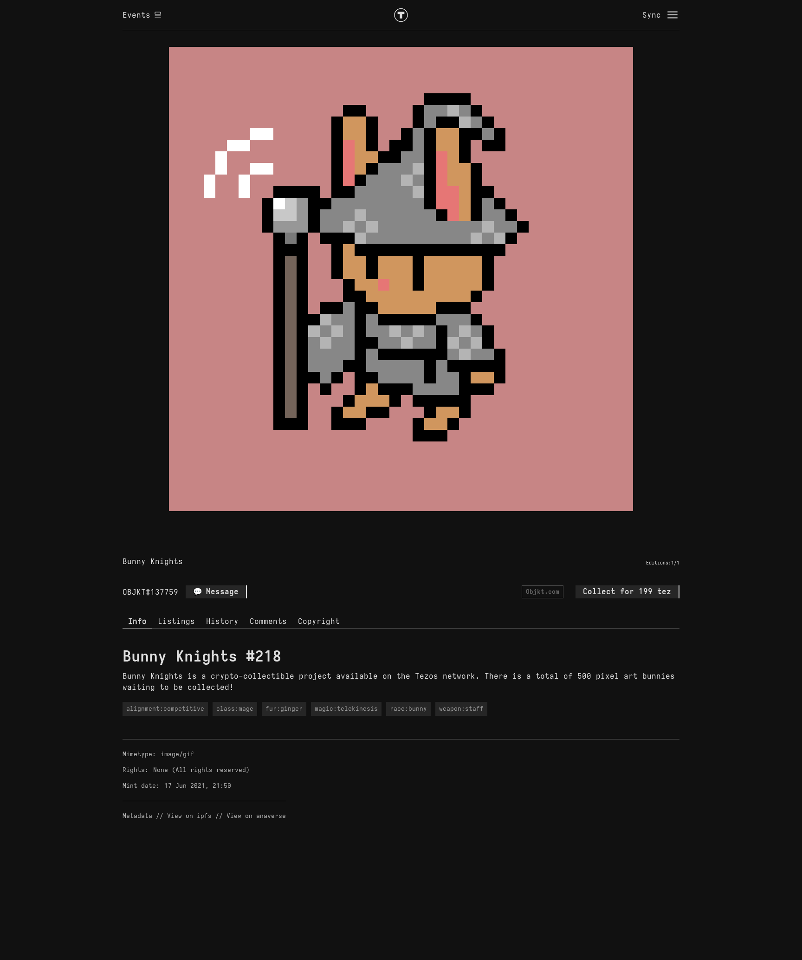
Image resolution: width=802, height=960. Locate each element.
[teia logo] (401, 15)
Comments (268, 621)
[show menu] (672, 15)
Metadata (137, 816)
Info (137, 621)
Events (136, 14)
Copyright (319, 621)
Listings (176, 621)
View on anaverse (256, 816)
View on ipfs (189, 816)
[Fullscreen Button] (390, 522)
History (222, 621)
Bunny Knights (153, 561)
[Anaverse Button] (412, 522)
